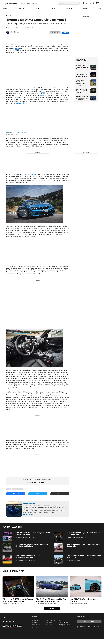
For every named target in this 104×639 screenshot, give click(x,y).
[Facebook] (83, 3)
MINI (100, 8)
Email (60, 493)
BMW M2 (8, 16)
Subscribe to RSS (36, 624)
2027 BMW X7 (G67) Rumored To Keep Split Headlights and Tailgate (31, 545)
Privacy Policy (48, 624)
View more (51, 608)
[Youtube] (90, 3)
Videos (53, 8)
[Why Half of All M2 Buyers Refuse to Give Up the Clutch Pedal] (58, 532)
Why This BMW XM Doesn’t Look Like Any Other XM (82, 90)
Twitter (38, 493)
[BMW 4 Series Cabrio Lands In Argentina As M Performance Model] (7, 532)
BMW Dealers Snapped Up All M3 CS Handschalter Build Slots (29, 556)
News (37, 8)
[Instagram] (93, 3)
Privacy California (36, 627)
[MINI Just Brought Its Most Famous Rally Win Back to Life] (58, 544)
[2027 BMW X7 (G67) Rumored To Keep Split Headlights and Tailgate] (7, 544)
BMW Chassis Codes (50, 620)
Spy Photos (69, 8)
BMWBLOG (8, 27)
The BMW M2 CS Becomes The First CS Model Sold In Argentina (51, 600)
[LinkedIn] (32, 514)
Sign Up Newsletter (63, 622)
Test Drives (22, 8)
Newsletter (34, 3)
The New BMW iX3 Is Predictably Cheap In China (82, 67)
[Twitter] (87, 3)
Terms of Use (48, 622)
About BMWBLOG (36, 620)
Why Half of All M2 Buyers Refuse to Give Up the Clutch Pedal (18, 600)
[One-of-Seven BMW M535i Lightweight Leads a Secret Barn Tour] (58, 555)
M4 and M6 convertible (29, 174)
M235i (17, 48)
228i (43, 91)
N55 (20, 99)
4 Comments (65, 32)
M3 (15, 228)
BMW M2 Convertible (17, 489)
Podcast (85, 8)
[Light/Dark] (97, 3)
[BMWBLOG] (15, 617)
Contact (28, 3)
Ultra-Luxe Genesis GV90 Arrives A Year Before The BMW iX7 (81, 74)
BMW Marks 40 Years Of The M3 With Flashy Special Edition (82, 98)
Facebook (16, 493)
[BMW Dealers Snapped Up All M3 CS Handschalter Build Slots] (7, 555)
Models (5, 8)
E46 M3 (42, 95)
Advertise (23, 3)
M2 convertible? (21, 103)
